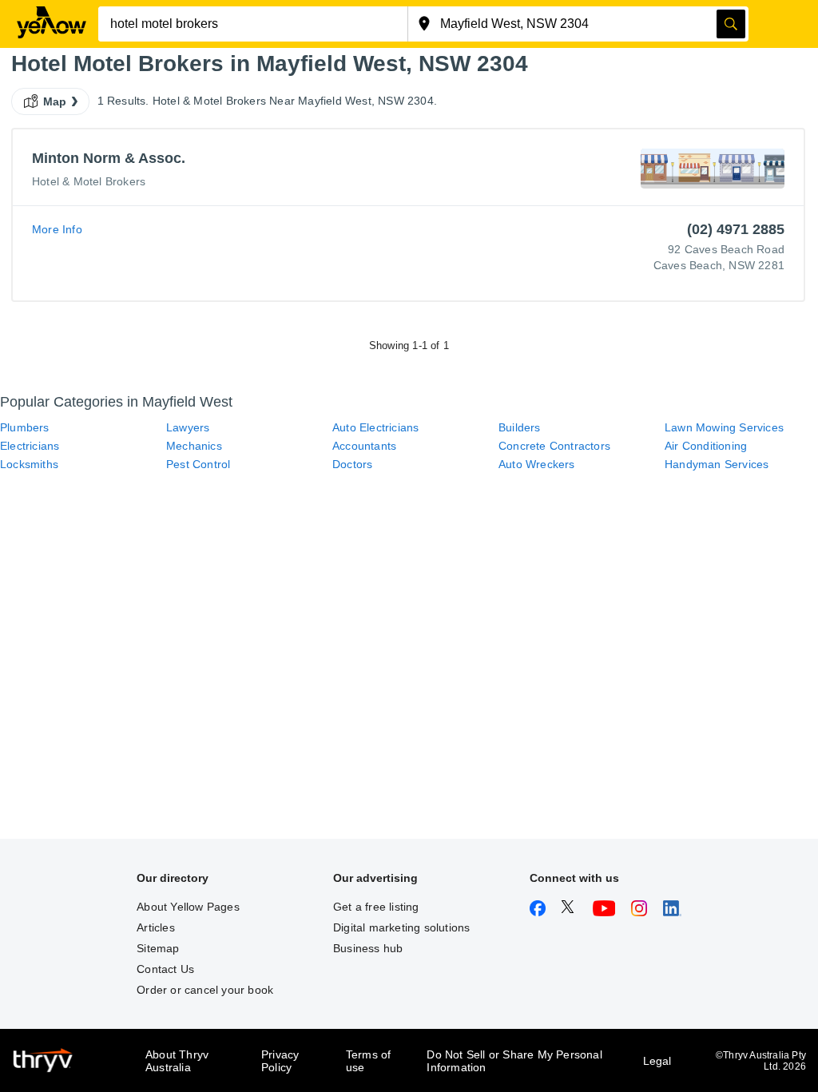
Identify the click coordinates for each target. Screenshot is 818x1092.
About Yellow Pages (188, 906)
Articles (156, 927)
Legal (657, 1060)
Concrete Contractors (554, 445)
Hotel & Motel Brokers (88, 181)
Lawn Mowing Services (724, 427)
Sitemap (158, 948)
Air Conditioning (706, 445)
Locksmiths (29, 464)
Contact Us (165, 969)
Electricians (29, 445)
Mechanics (194, 445)
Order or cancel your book (205, 989)
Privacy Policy (280, 1061)
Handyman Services (716, 464)
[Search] (731, 24)
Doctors (352, 464)
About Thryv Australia (176, 1061)
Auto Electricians (375, 427)
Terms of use (368, 1061)
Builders (519, 427)
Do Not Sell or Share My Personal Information (514, 1061)
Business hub (368, 948)
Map (55, 101)
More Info (57, 229)
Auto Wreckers (536, 464)
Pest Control (198, 464)
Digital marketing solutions (401, 927)
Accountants (364, 445)
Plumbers (25, 427)
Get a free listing (376, 906)
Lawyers (187, 427)
